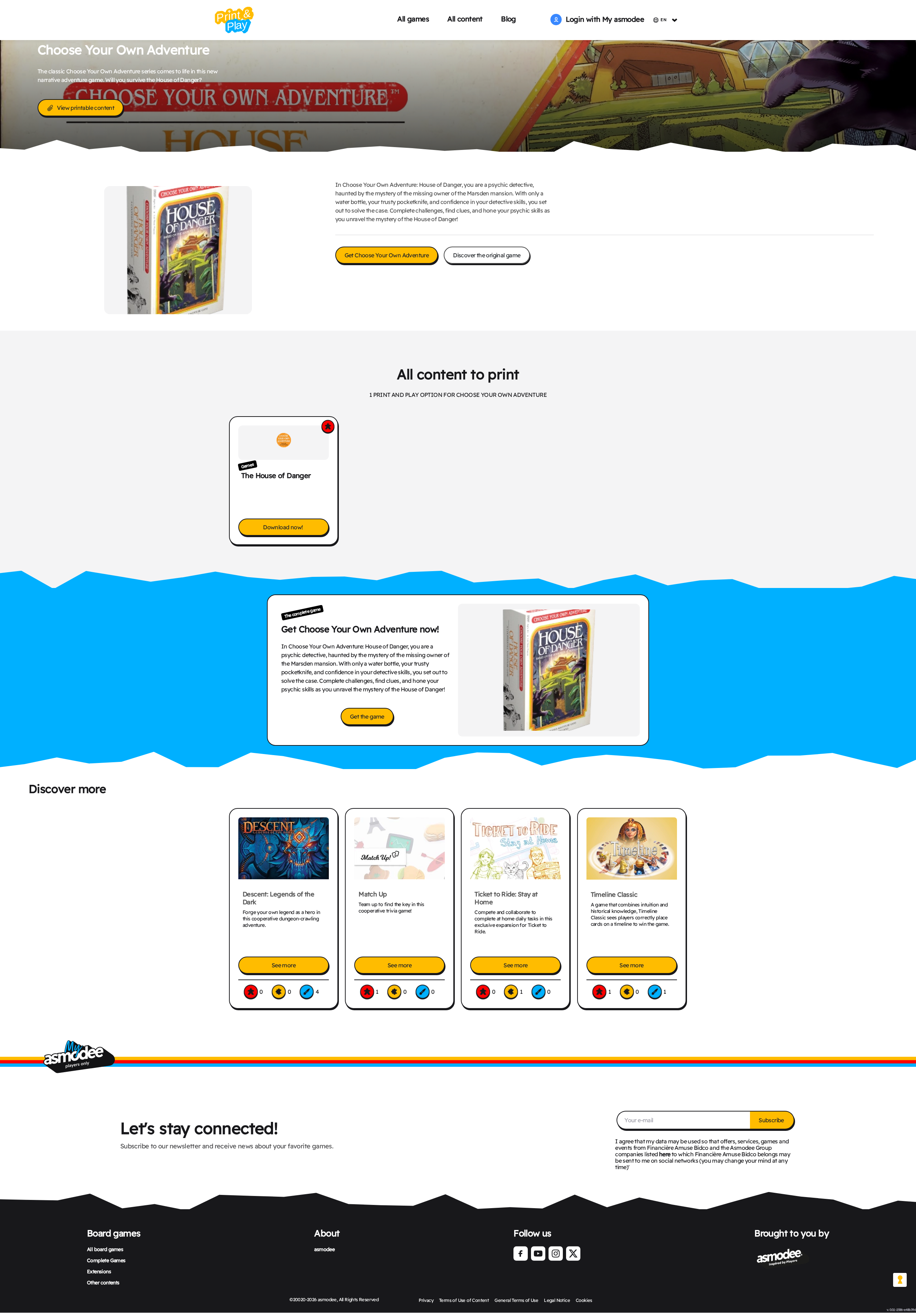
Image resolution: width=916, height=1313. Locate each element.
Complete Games (106, 1260)
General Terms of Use (516, 1300)
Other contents (103, 1282)
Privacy (426, 1300)
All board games (105, 1249)
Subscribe (772, 1120)
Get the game (367, 716)
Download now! (283, 527)
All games (413, 18)
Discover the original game (486, 255)
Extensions (99, 1271)
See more (284, 965)
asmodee (324, 1249)
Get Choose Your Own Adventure (387, 255)
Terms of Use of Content (464, 1300)
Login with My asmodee (603, 19)
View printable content (85, 107)
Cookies (584, 1300)
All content (464, 18)
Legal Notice (557, 1300)
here (665, 1154)
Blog (508, 18)
